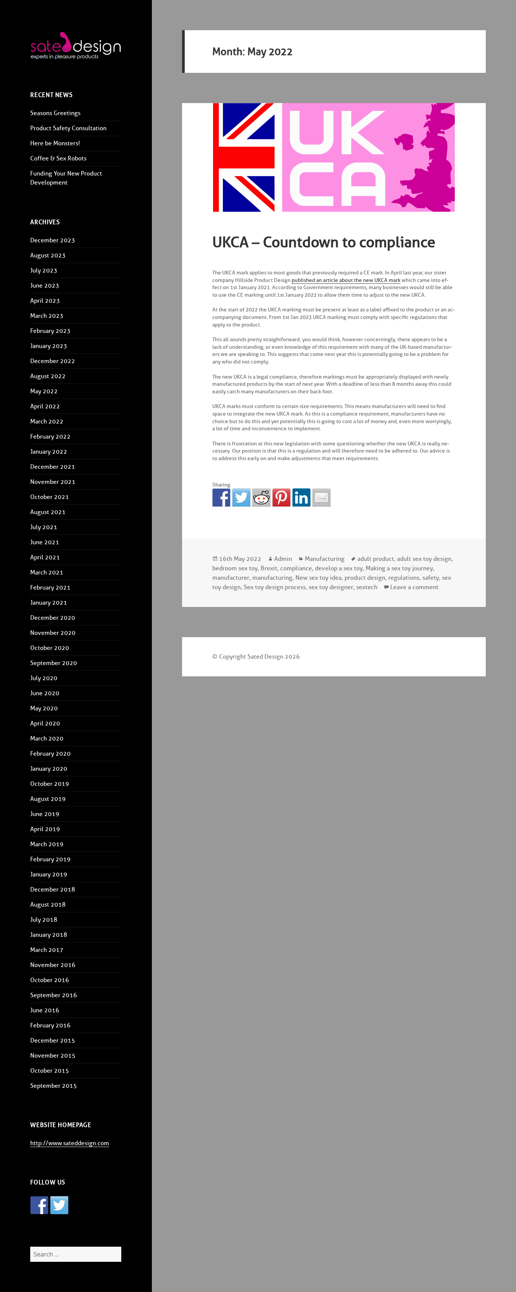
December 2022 (52, 361)
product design (365, 577)
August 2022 (48, 376)
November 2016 (53, 965)
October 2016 (49, 980)
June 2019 (44, 814)
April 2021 (45, 557)
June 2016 (44, 1010)
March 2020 (46, 738)
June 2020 (44, 693)
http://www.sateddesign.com (69, 1143)
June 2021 (44, 542)
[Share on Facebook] (221, 497)
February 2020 (50, 753)
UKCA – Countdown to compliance (324, 242)
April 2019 (45, 829)
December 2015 (52, 1040)
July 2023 (43, 270)
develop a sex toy (339, 568)
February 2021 (50, 587)
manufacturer (230, 577)
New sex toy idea (318, 577)
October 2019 (49, 783)
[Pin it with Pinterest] (281, 497)
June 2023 (44, 285)
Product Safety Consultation (68, 128)
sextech (366, 587)
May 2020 (44, 708)
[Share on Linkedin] (301, 497)
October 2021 (49, 496)
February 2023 (50, 330)
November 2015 (53, 1055)
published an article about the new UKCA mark (346, 280)
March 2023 (46, 315)
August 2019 (48, 798)
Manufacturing (325, 558)
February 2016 (50, 1025)
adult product (375, 558)
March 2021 (46, 572)
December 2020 (52, 617)
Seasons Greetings (55, 113)
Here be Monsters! (55, 143)
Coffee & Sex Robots (58, 158)
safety (430, 577)
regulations (403, 577)
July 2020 (43, 678)
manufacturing (272, 577)
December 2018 (52, 889)
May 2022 (44, 391)
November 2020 (53, 632)
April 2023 (45, 300)
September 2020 (53, 663)
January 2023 (48, 346)
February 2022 (50, 436)
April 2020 (45, 723)
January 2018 (48, 934)
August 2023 (48, 255)
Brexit (269, 568)
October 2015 (49, 1070)
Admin (283, 558)
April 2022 (45, 406)
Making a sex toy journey (399, 568)
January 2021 (48, 602)
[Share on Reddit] (261, 497)
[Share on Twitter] (241, 497)
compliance (296, 568)
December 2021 (52, 466)
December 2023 (52, 240)
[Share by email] (321, 497)
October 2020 (49, 647)
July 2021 (43, 527)
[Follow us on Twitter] (59, 1205)
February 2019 (50, 859)
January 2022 (48, 451)
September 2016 (53, 995)
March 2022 (46, 421)
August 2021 (48, 512)
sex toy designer (331, 587)
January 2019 (48, 874)
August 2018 (48, 904)
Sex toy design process (275, 587)
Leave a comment (414, 587)
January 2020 (48, 768)
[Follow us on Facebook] (39, 1205)
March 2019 (46, 844)
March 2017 (46, 949)
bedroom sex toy (235, 568)
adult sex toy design (424, 558)
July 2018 (43, 919)
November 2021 (53, 481)
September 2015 (53, 1085)
